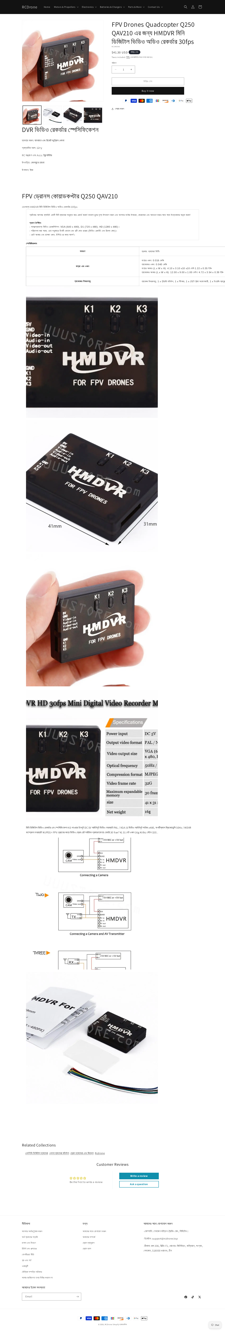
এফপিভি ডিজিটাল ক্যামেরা (36, 1153)
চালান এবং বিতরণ (29, 1242)
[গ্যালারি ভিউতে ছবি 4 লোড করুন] (93, 115)
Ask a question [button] (139, 1184)
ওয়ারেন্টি (25, 1266)
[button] (66, 6)
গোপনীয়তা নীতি (28, 1254)
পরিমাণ (114, 63)
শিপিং (128, 57)
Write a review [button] (139, 1176)
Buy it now (148, 90)
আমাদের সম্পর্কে (89, 1237)
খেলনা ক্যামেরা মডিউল (59, 1153)
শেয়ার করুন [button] (119, 108)
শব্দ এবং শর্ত (26, 1260)
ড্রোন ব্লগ (87, 1248)
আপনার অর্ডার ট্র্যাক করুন (32, 1231)
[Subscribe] (77, 1297)
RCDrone (108, 1324)
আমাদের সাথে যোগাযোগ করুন (94, 1231)
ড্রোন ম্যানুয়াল (88, 1242)
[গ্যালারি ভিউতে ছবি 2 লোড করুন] (52, 115)
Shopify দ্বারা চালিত (120, 1324)
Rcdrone (100, 1153)
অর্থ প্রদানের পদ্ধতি (30, 1237)
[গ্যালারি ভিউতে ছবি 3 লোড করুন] (72, 115)
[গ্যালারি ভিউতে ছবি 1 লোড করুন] (32, 115)
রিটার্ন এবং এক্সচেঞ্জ (29, 1248)
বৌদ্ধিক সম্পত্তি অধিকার (32, 1271)
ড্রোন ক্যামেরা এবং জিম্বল (82, 1153)
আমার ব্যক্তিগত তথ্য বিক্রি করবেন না (37, 1277)
